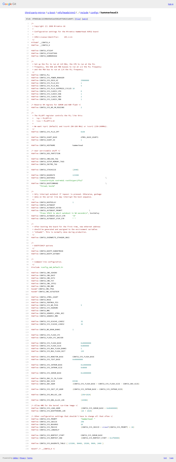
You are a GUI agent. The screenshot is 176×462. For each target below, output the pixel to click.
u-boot (51, 12)
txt (165, 458)
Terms (29, 458)
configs (94, 12)
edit (85, 19)
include (84, 12)
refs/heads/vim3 (66, 12)
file (78, 19)
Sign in (170, 4)
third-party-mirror (35, 12)
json (171, 458)
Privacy (23, 458)
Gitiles (15, 458)
